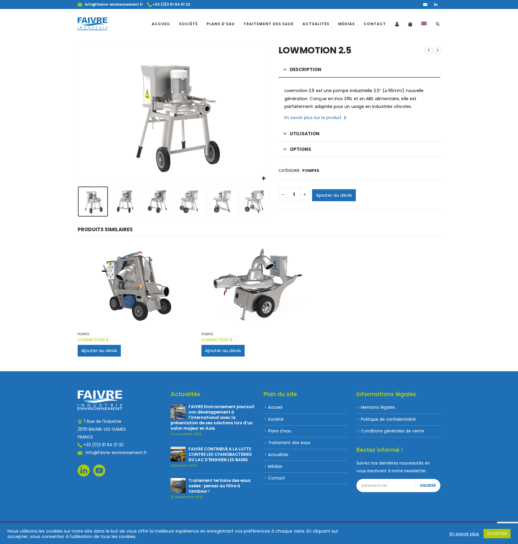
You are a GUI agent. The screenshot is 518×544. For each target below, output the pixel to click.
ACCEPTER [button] (497, 534)
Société (188, 23)
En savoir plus (464, 534)
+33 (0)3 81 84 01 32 (171, 4)
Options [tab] (300, 149)
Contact (375, 23)
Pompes (310, 170)
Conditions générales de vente (392, 431)
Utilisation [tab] (305, 133)
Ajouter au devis (334, 195)
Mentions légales (378, 407)
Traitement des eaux (268, 23)
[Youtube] (425, 4)
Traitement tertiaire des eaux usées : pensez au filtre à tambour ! (220, 486)
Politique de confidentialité (388, 419)
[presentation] (79, 114)
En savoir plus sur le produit (314, 118)
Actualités (315, 23)
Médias (346, 23)
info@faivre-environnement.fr (112, 4)
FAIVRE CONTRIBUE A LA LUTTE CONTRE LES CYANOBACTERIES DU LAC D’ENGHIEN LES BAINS (220, 454)
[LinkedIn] (435, 4)
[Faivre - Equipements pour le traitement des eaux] (93, 24)
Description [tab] (305, 69)
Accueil (161, 23)
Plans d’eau (221, 23)
